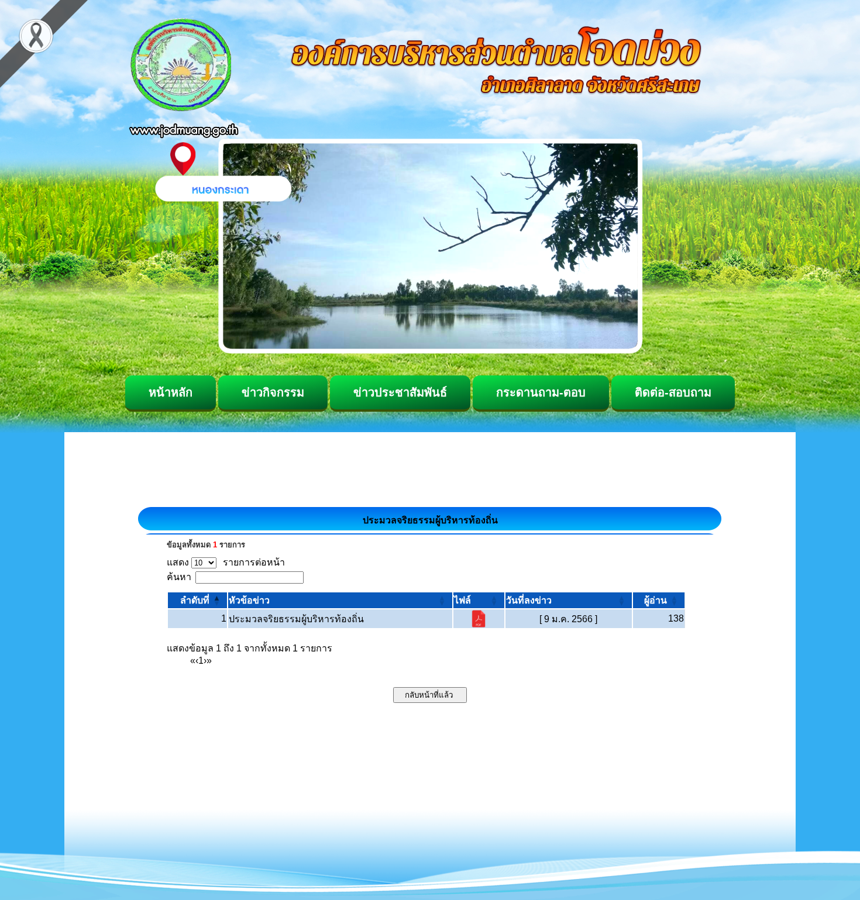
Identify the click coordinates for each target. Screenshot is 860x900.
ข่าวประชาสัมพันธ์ (400, 392)
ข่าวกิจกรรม (273, 392)
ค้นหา (179, 577)
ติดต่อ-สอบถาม (673, 392)
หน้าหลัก (170, 392)
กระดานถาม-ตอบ (541, 392)
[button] (194, 600)
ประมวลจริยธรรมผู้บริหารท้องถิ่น (296, 619)
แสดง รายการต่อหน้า (226, 562)
